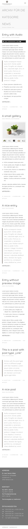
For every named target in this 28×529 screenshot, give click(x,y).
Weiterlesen (6, 102)
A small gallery (11, 116)
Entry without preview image (11, 281)
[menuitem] (25, 3)
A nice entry (9, 205)
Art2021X (4, 109)
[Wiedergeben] (3, 41)
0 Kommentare (14, 106)
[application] (14, 41)
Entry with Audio (12, 34)
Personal (8, 37)
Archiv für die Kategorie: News (13, 17)
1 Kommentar (16, 270)
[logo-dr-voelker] (11, 3)
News (3, 37)
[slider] (23, 41)
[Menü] (25, 3)
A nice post (9, 389)
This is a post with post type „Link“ (13, 351)
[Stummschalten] (20, 41)
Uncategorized (15, 37)
